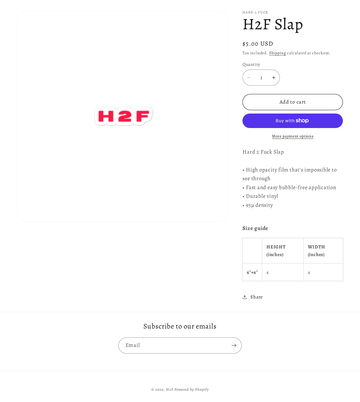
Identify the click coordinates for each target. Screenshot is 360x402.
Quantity (251, 64)
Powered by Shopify (191, 389)
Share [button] (256, 297)
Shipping (277, 53)
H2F (169, 389)
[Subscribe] (233, 345)
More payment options (292, 136)
